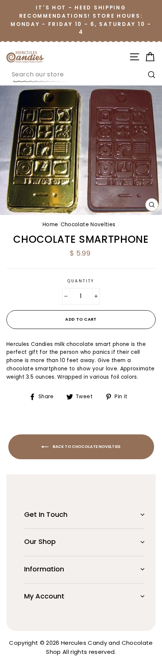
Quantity (81, 281)
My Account (44, 596)
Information (44, 569)
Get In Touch (45, 514)
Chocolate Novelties (88, 224)
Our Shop (40, 541)
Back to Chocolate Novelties (86, 446)
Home (50, 224)
